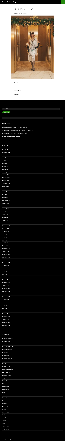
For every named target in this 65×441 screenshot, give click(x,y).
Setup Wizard (5, 412)
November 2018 (6, 291)
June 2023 (4, 160)
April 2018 (5, 311)
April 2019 (5, 277)
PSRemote (4, 403)
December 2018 (6, 288)
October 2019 (5, 260)
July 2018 (4, 302)
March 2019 (5, 279)
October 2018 (5, 294)
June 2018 (4, 305)
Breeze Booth (5, 344)
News (3, 392)
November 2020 (6, 226)
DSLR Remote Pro (6, 366)
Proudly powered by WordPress (9, 439)
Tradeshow (5, 415)
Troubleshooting (6, 417)
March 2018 (5, 313)
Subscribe (6, 112)
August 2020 (5, 231)
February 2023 (6, 172)
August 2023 (5, 155)
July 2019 (4, 268)
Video (3, 423)
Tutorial (4, 420)
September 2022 (6, 183)
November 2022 (6, 177)
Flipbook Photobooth (7, 369)
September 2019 (6, 262)
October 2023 (5, 149)
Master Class (5, 381)
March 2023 (5, 169)
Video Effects (5, 426)
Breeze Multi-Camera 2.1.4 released (11, 136)
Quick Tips (5, 406)
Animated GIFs (6, 341)
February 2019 (6, 282)
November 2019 (6, 257)
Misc (3, 383)
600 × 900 (26, 12)
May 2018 (4, 308)
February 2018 (6, 316)
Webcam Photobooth (7, 432)
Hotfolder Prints (6, 375)
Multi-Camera (5, 386)
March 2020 (5, 245)
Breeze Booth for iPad (7, 349)
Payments (4, 398)
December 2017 (6, 322)
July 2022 (4, 189)
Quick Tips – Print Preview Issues (10, 139)
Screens (4, 409)
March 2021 (5, 217)
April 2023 (5, 166)
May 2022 (4, 194)
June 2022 (4, 191)
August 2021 (5, 209)
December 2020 (6, 223)
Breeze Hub (5, 352)
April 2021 (5, 214)
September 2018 (6, 296)
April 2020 (5, 243)
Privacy (58, 1)
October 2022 (5, 180)
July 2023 (4, 157)
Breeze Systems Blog (9, 2)
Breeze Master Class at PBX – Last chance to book (14, 133)
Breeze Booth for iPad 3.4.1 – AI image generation (14, 127)
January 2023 (5, 174)
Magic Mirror (5, 378)
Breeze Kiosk (5, 355)
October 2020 (5, 228)
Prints (3, 400)
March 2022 (5, 197)
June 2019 (4, 271)
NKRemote (5, 395)
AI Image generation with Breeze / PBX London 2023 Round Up (17, 130)
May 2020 (4, 240)
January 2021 (5, 220)
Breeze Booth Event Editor (8, 346)
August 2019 (5, 265)
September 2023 (6, 152)
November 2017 (6, 325)
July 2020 (4, 234)
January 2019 (5, 285)
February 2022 (6, 200)
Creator (4, 361)
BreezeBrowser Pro (7, 358)
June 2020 (4, 237)
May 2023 (4, 163)
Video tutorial (5, 429)
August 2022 (5, 186)
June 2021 (4, 211)
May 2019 (4, 274)
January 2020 (5, 251)
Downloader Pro (6, 363)
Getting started (6, 372)
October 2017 (5, 328)
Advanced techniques (7, 338)
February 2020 (6, 248)
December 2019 (6, 254)
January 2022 (5, 203)
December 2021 (6, 206)
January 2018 (5, 319)
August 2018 (5, 299)
